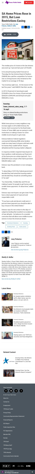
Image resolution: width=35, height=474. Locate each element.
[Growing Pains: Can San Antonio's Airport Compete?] (8, 373)
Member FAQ (6, 434)
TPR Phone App (7, 449)
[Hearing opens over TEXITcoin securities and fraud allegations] (7, 335)
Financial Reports (8, 420)
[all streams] (32, 472)
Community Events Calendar (11, 456)
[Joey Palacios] (5, 242)
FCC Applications (7, 430)
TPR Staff (6, 441)
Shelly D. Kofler (11, 26)
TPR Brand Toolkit (8, 409)
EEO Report (6, 423)
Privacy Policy (7, 412)
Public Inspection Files (9, 427)
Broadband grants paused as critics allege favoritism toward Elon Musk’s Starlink (23, 323)
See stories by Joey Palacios (20, 250)
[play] (3, 472)
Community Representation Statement (13, 416)
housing (25, 223)
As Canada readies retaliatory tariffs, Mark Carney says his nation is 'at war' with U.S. (22, 298)
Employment (6, 405)
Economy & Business (13, 223)
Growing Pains (11, 226)
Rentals (5, 438)
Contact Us (6, 401)
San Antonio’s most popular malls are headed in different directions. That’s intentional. (23, 311)
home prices (22, 226)
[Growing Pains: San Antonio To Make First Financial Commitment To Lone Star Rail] (8, 360)
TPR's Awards (7, 452)
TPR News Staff (7, 445)
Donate (29, 2)
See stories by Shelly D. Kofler (11, 279)
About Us (5, 398)
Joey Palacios (16, 239)
